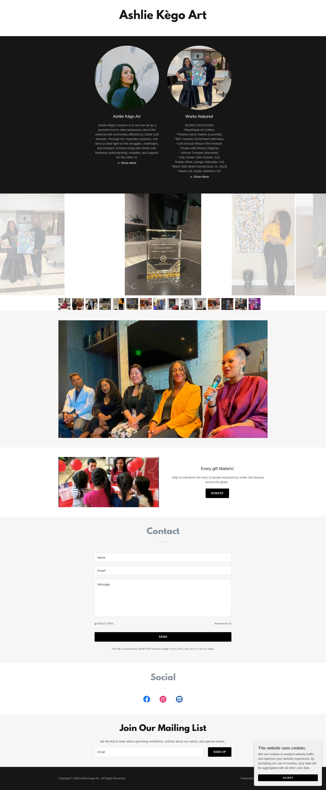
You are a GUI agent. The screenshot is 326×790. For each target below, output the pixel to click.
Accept (288, 777)
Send (163, 636)
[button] (127, 163)
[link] (147, 700)
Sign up (219, 751)
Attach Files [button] (106, 623)
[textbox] (163, 557)
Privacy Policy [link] (176, 648)
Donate (217, 493)
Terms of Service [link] (198, 648)
